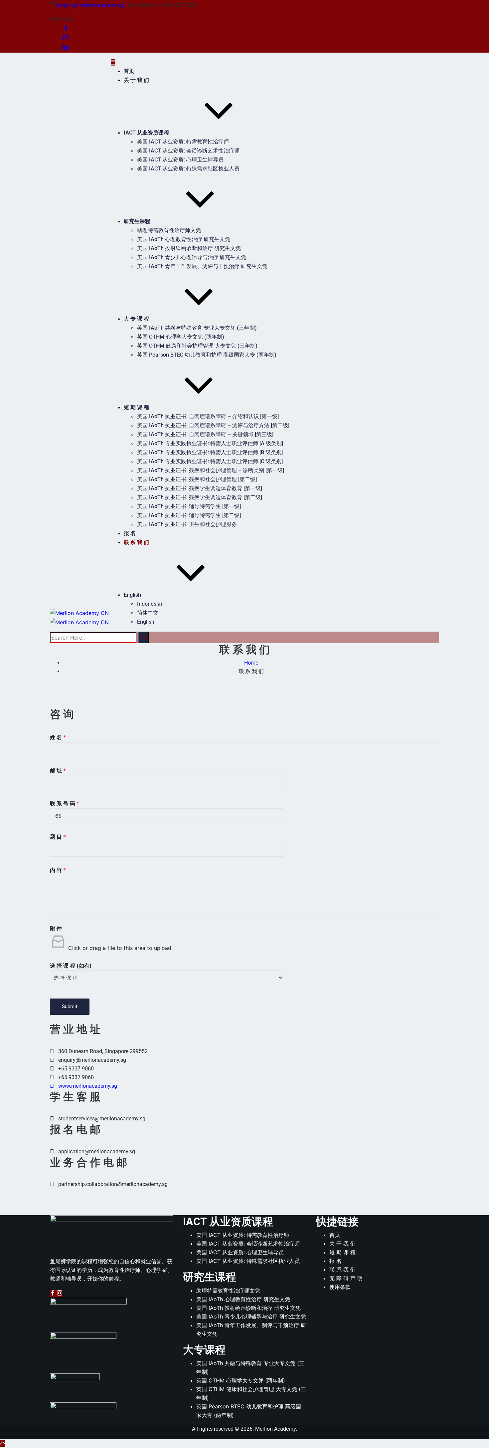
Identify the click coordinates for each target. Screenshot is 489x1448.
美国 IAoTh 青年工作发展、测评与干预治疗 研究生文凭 (202, 266)
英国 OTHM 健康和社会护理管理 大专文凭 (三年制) (197, 346)
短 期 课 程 (136, 407)
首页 (129, 71)
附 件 (56, 928)
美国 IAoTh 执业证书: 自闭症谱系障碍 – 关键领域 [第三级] (205, 434)
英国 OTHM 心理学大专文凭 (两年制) (180, 337)
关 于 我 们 (136, 80)
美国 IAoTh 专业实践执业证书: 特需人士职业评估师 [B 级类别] (210, 452)
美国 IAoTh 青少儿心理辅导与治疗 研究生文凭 (191, 257)
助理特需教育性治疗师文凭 (169, 230)
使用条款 (340, 1287)
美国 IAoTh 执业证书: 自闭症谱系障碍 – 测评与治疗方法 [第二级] (213, 425)
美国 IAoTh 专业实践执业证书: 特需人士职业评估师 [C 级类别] (210, 461)
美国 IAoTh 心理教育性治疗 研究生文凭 (183, 239)
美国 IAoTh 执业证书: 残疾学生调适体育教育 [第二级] (199, 497)
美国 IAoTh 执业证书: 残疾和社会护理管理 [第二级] (197, 479)
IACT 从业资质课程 (146, 133)
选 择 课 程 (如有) (71, 965)
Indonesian (150, 604)
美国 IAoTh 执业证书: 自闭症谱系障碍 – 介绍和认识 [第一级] (208, 416)
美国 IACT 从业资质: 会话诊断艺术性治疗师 (188, 150)
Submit (70, 1007)
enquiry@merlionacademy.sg (90, 5)
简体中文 (147, 613)
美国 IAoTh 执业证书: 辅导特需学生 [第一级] (189, 506)
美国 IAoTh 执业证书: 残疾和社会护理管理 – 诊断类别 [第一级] (210, 470)
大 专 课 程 (136, 319)
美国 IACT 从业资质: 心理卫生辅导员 (180, 159)
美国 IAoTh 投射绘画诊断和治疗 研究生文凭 (189, 248)
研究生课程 (137, 221)
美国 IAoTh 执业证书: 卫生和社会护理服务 (187, 524)
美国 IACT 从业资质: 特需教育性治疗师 (183, 142)
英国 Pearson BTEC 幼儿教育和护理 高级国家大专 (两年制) (206, 355)
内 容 (58, 870)
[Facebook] (53, 1293)
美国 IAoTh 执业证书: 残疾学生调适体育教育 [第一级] (199, 488)
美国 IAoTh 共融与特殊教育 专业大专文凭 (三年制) (197, 328)
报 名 (130, 533)
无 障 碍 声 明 (346, 1278)
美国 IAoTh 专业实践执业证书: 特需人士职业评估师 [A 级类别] (210, 443)
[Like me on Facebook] (66, 29)
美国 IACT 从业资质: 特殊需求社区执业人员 (188, 168)
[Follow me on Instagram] (66, 38)
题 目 (58, 836)
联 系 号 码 (64, 803)
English (132, 595)
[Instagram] (59, 1293)
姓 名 (58, 737)
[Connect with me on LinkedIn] (66, 48)
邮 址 (58, 770)
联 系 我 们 (136, 542)
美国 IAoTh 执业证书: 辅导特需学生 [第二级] (189, 515)
